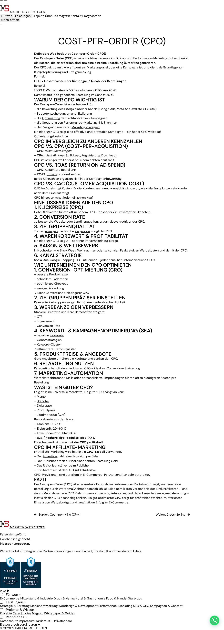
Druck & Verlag (64, 598)
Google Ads (107, 109)
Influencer (89, 260)
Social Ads (41, 260)
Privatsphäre (63, 621)
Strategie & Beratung (15, 606)
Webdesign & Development (78, 606)
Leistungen (23, 16)
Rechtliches (16, 617)
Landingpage (83, 222)
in (1, 591)
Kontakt (76, 16)
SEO (146, 109)
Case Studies (22, 613)
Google (55, 260)
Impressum (27, 621)
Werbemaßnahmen (72, 489)
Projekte (38, 16)
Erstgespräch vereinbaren (20, 625)
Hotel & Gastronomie (90, 598)
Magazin (64, 16)
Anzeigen (51, 231)
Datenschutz (9, 621)
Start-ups (135, 598)
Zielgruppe (82, 231)
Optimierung (51, 118)
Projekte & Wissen (21, 609)
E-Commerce (118, 502)
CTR (39, 317)
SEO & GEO (141, 606)
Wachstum (158, 498)
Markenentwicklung (44, 606)
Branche (43, 401)
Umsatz (52, 174)
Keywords (57, 335)
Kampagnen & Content (166, 606)
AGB (50, 621)
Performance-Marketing (115, 606)
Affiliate (136, 109)
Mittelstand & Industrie (36, 598)
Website (60, 222)
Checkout (61, 284)
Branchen (144, 212)
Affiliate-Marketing (51, 452)
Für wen (6, 16)
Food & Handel (116, 598)
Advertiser (50, 456)
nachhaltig (68, 498)
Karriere (41, 621)
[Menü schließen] (1, 24)
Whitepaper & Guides (59, 613)
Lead (76, 155)
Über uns (51, 16)
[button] (214, 620)
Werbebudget (61, 502)
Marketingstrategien (85, 127)
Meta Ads (123, 109)
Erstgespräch (91, 16)
